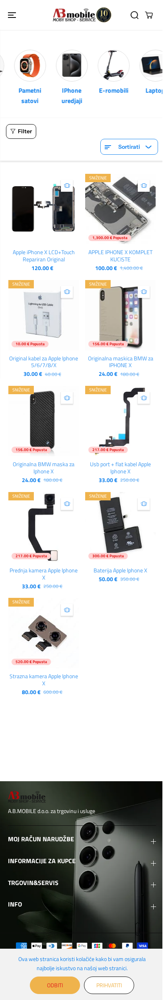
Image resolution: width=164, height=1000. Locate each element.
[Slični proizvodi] (67, 186)
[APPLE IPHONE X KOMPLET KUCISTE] (120, 209)
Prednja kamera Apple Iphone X (44, 574)
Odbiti (55, 985)
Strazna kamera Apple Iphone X (44, 680)
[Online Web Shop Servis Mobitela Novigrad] (82, 15)
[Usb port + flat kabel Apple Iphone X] (120, 421)
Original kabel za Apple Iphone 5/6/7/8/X (43, 362)
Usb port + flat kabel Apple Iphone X (120, 468)
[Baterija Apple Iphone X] (120, 527)
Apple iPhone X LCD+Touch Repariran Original (44, 256)
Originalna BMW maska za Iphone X (43, 468)
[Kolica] (149, 15)
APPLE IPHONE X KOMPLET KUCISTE (120, 256)
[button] (13, 15)
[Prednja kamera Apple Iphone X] (43, 527)
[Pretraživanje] (134, 15)
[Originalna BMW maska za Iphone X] (43, 421)
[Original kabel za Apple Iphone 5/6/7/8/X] (43, 315)
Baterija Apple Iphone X (120, 570)
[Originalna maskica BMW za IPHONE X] (120, 315)
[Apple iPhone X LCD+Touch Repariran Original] (43, 209)
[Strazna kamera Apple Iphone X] (43, 633)
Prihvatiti (109, 985)
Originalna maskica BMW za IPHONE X (120, 362)
